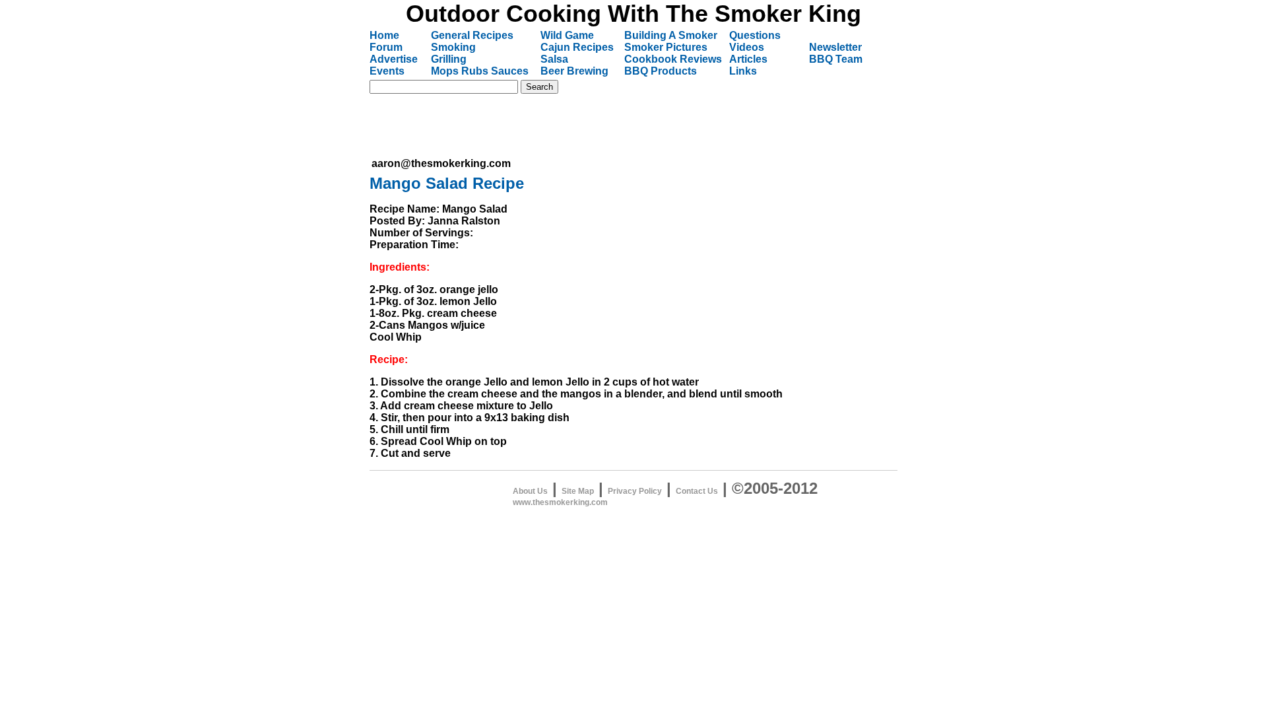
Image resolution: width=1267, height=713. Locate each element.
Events (387, 71)
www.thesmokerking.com (560, 502)
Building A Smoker (670, 35)
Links (743, 71)
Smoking (453, 47)
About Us (530, 491)
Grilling (449, 59)
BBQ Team (835, 59)
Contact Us (697, 491)
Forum (386, 47)
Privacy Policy (635, 491)
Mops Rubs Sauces (480, 71)
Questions (755, 35)
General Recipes (472, 35)
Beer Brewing (574, 71)
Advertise (394, 59)
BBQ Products (660, 71)
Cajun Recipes (577, 47)
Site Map (578, 491)
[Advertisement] (612, 125)
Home (384, 35)
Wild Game (567, 35)
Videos (746, 47)
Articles (748, 59)
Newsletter (835, 47)
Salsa (554, 59)
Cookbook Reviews (673, 59)
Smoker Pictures (665, 47)
